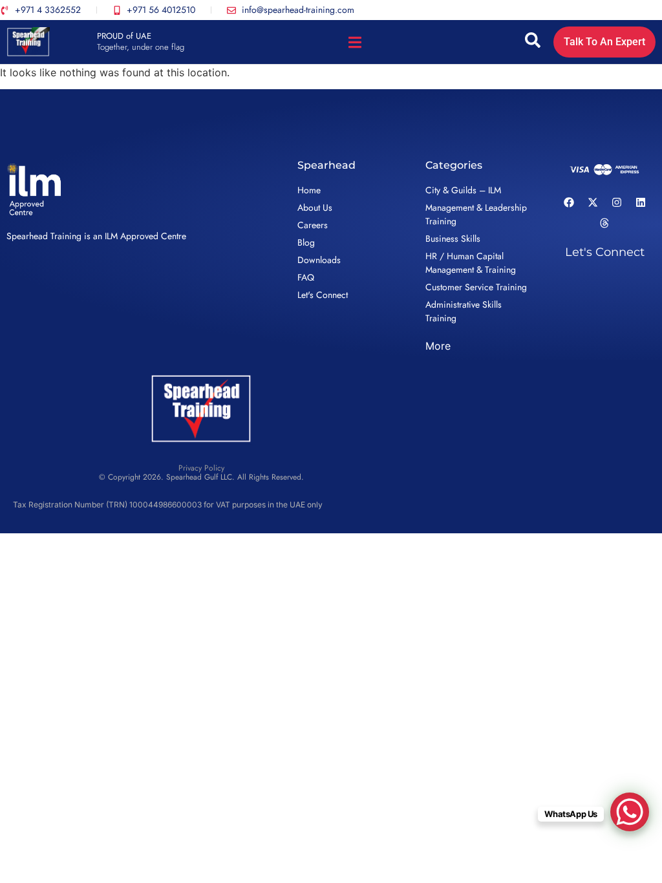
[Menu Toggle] (354, 42)
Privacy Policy (201, 468)
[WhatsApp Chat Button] (629, 812)
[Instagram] (616, 202)
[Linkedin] (640, 202)
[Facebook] (569, 202)
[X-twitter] (592, 202)
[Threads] (604, 223)
